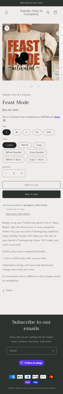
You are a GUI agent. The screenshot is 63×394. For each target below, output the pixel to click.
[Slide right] (38, 86)
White (24, 145)
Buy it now (31, 194)
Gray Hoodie (37, 152)
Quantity (6, 167)
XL (37, 132)
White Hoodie (13, 152)
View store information (18, 214)
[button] (6, 12)
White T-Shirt (13, 159)
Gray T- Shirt (36, 159)
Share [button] (9, 290)
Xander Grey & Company (26, 388)
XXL (49, 132)
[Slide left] (24, 86)
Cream (9, 145)
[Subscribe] (52, 351)
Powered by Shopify (46, 388)
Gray (39, 145)
